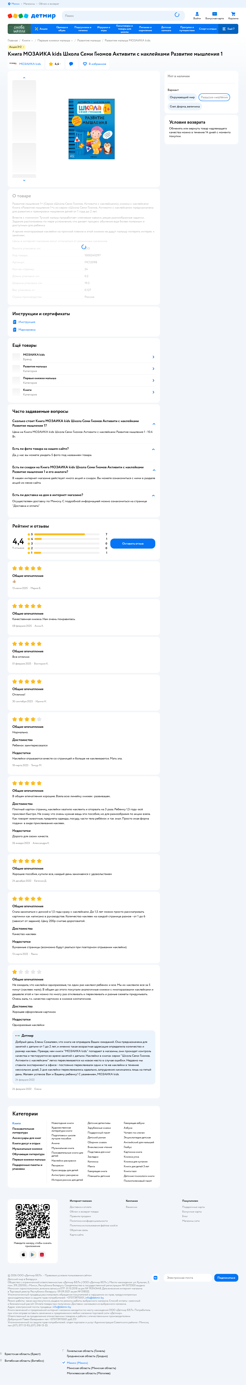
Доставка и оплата (80, 1207)
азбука (128, 1127)
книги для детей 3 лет (136, 1166)
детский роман (97, 1137)
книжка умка (131, 1156)
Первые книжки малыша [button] (28, 1159)
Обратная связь (79, 1230)
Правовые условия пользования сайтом (68, 1275)
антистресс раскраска (65, 1175)
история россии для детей (67, 1179)
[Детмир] (32, 16)
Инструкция (26, 322)
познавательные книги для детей (67, 1154)
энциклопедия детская (137, 1137)
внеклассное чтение (100, 1147)
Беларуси (31, 1279)
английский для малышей (139, 1142)
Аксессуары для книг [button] (26, 1138)
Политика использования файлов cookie (94, 1225)
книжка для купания (135, 1161)
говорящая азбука (134, 1123)
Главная (13, 40)
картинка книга (133, 1152)
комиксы (93, 1161)
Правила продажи (80, 1216)
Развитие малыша (89, 40)
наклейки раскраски (64, 1160)
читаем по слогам (134, 1132)
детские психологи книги (139, 1176)
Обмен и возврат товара (84, 1211)
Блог (185, 1216)
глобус (128, 1147)
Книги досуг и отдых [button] (26, 1143)
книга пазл (130, 1171)
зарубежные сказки (99, 1127)
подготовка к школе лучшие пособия (64, 1137)
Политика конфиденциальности (89, 1220)
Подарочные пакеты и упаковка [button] (27, 1167)
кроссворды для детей (65, 1170)
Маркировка (26, 330)
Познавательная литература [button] (23, 1130)
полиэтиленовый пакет (138, 1180)
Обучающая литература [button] (28, 1154)
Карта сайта (76, 1234)
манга (91, 1166)
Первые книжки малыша (53, 40)
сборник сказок (97, 1142)
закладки (93, 1156)
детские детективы (99, 1123)
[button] (228, 29)
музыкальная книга (63, 1148)
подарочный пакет (99, 1132)
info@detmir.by (94, 1297)
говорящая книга (97, 1171)
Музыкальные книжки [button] (27, 1149)
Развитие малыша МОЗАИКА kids (127, 40)
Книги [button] (16, 1123)
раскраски (58, 1165)
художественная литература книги (62, 1129)
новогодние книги (63, 1123)
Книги (26, 40)
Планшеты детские (99, 1176)
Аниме (56, 1143)
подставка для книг (99, 1152)
